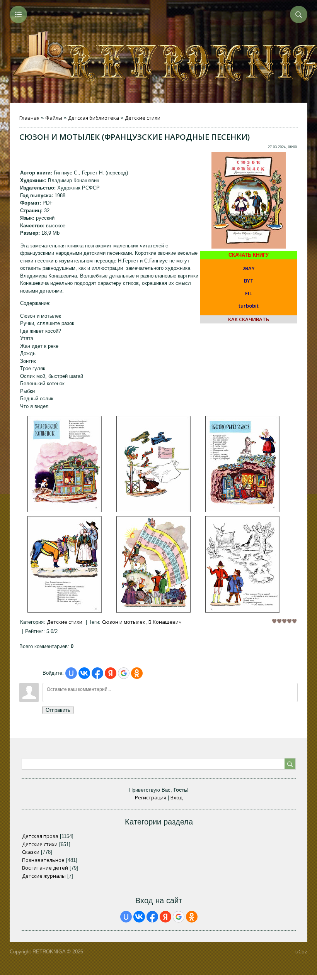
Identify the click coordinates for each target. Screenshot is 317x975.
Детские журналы (44, 875)
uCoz (301, 951)
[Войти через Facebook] (97, 673)
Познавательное (43, 860)
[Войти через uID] (71, 673)
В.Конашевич (165, 621)
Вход (176, 797)
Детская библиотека (93, 117)
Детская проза (40, 836)
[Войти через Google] (124, 673)
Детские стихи (142, 117)
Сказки (30, 851)
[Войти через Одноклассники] (137, 673)
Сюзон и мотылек (123, 621)
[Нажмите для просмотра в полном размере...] (64, 510)
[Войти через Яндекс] (110, 673)
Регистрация (150, 797)
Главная (29, 117)
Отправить (58, 710)
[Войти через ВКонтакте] (84, 673)
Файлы (53, 117)
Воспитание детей (45, 867)
